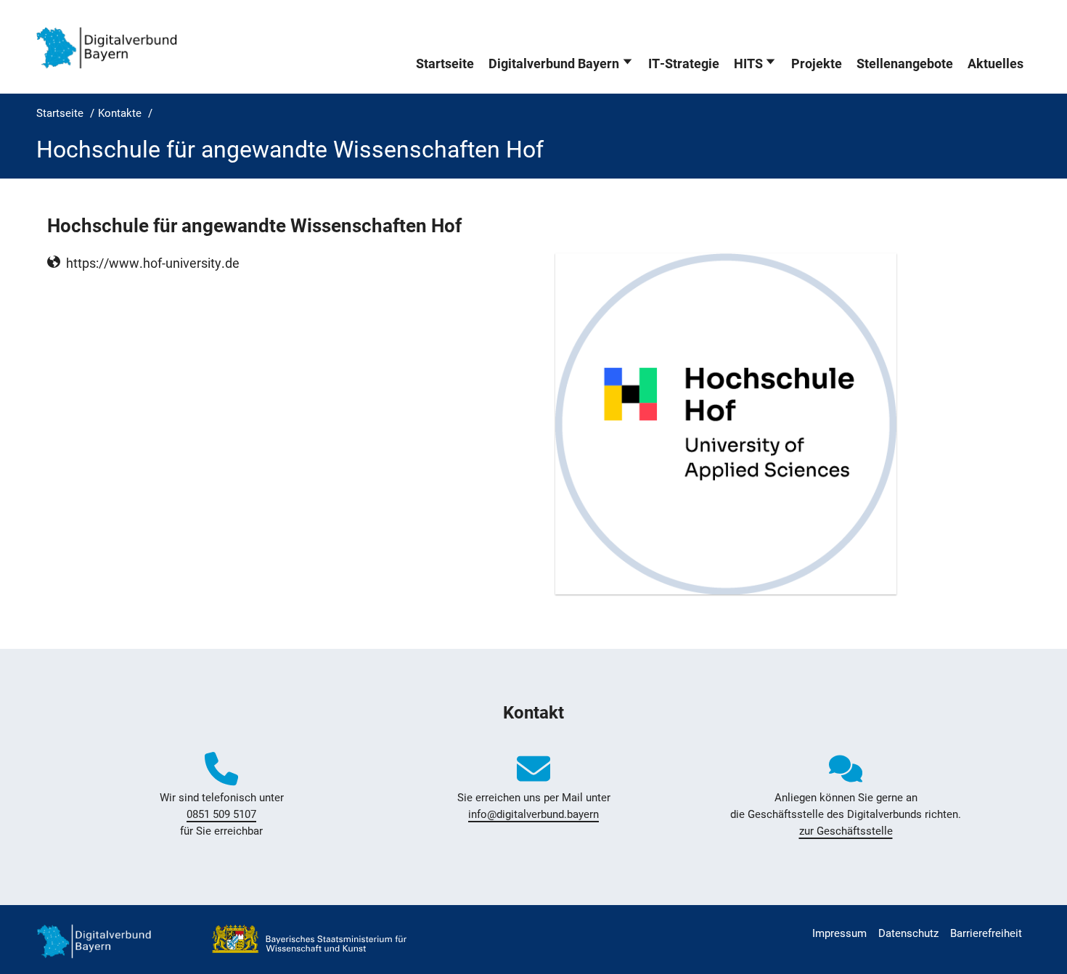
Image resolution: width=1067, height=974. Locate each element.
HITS (748, 64)
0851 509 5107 (221, 814)
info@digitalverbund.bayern (533, 814)
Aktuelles (995, 64)
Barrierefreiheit (986, 933)
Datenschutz (908, 933)
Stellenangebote (905, 64)
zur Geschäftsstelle (846, 831)
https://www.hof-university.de (153, 263)
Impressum (839, 933)
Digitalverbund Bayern (553, 64)
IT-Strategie (683, 64)
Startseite (445, 64)
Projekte (816, 64)
